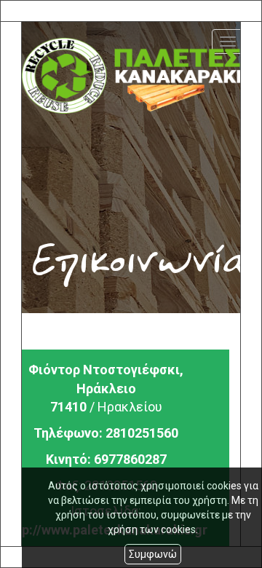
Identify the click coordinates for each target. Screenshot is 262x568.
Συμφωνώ (153, 554)
